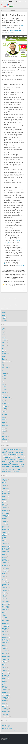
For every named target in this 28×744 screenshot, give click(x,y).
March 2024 (4, 523)
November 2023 (5, 529)
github (3, 378)
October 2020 (5, 587)
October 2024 (5, 513)
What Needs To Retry (6, 725)
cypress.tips (21, 265)
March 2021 (4, 579)
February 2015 (5, 689)
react (3, 412)
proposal (4, 409)
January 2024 (5, 526)
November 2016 (5, 656)
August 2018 (4, 628)
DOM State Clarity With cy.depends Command (11, 730)
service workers (5, 425)
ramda (3, 411)
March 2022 (4, 560)
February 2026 (5, 488)
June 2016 (4, 664)
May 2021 (4, 576)
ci (2, 348)
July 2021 (4, 573)
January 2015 (5, 691)
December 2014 (5, 692)
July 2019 (4, 611)
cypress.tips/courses (7, 28)
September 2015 (5, 678)
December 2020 (5, 584)
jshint (3, 394)
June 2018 (4, 629)
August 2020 (4, 590)
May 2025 (4, 502)
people (3, 317)
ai (2, 334)
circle (3, 350)
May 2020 (4, 595)
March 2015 (4, 687)
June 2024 (4, 520)
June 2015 (4, 683)
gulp (3, 383)
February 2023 (5, 543)
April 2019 (4, 615)
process (3, 318)
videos (24, 271)
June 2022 (4, 556)
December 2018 (5, 622)
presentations (16, 273)
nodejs (3, 402)
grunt (3, 381)
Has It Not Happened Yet (7, 728)
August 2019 (4, 609)
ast (2, 343)
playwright (4, 405)
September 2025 (5, 496)
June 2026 (4, 482)
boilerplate (4, 345)
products (4, 320)
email (3, 369)
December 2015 (5, 673)
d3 (2, 362)
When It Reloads (5, 727)
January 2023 (5, 545)
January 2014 (5, 709)
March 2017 (4, 650)
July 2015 (4, 681)
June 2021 (4, 575)
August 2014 (4, 698)
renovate (4, 419)
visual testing (4, 436)
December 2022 (5, 546)
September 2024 (5, 515)
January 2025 (5, 509)
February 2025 (5, 507)
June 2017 (4, 645)
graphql (3, 380)
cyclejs (3, 358)
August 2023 (4, 534)
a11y (3, 331)
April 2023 (4, 540)
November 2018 (5, 623)
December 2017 (5, 637)
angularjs (4, 339)
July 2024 (4, 518)
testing (3, 428)
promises (4, 408)
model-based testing (6, 397)
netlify (3, 400)
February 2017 (5, 651)
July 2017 (4, 644)
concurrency (4, 354)
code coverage (5, 353)
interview (4, 389)
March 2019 (4, 617)
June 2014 (4, 702)
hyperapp (4, 386)
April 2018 (4, 631)
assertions (4, 342)
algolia (3, 336)
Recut (9, 214)
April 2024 (4, 521)
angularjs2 (4, 340)
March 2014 (4, 706)
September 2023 (5, 532)
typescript (4, 431)
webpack (4, 441)
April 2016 (4, 667)
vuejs (3, 438)
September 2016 (5, 659)
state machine (5, 427)
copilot (3, 356)
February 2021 (5, 581)
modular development (6, 398)
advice (4, 290)
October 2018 (5, 625)
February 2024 (5, 524)
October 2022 (5, 549)
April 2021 (4, 578)
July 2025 (4, 499)
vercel (3, 434)
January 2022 (5, 564)
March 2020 (4, 598)
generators (4, 375)
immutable (4, 387)
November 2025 (5, 493)
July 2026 (4, 480)
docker (3, 365)
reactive (3, 416)
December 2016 (5, 655)
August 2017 (4, 642)
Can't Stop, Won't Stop (7, 724)
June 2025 (4, 501)
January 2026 (5, 490)
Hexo (7, 739)
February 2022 (5, 562)
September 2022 (5, 551)
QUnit (3, 329)
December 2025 (5, 491)
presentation (4, 406)
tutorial (3, 430)
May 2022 (4, 557)
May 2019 (4, 614)
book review (4, 314)
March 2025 (4, 505)
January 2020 (5, 601)
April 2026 (4, 485)
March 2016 (4, 669)
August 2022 (4, 553)
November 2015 (5, 675)
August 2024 (4, 516)
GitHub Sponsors (18, 281)
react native (4, 414)
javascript (4, 392)
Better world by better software (13, 2)
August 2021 (4, 571)
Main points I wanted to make (13, 76)
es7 (2, 372)
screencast (4, 420)
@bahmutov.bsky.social (17, 270)
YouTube (10, 32)
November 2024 (5, 512)
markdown (4, 395)
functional (4, 373)
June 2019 (4, 612)
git (2, 376)
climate (3, 315)
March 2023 (4, 542)
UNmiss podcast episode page (15, 30)
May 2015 (4, 684)
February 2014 (5, 708)
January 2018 (5, 636)
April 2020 (4, 596)
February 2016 (5, 670)
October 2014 (5, 695)
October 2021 (5, 568)
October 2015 (5, 676)
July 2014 (4, 700)
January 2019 (5, 620)
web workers (4, 439)
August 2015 (4, 680)
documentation (5, 367)
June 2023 (4, 537)
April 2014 (4, 705)
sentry (3, 423)
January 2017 (5, 653)
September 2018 (5, 626)
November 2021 (5, 567)
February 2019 (5, 618)
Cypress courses (17, 282)
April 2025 (4, 504)
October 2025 (5, 495)
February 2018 (5, 634)
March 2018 (4, 633)
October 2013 (5, 714)
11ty (3, 328)
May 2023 (4, 538)
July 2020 (4, 592)
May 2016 (4, 666)
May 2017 (4, 647)
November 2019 (5, 604)
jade (3, 391)
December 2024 (5, 510)
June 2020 (4, 593)
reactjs (3, 417)
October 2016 (5, 658)
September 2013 (5, 716)
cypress (3, 359)
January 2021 (5, 582)
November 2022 (5, 548)
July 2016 (4, 662)
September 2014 (5, 697)
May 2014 (4, 703)
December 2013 (5, 711)
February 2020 (5, 600)
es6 (2, 370)
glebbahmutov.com (8, 264)
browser (3, 347)
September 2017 (5, 640)
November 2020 (5, 585)
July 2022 (4, 554)
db (2, 364)
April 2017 (4, 648)
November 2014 (5, 694)
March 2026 (4, 487)
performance (4, 403)
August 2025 (4, 498)
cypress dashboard (6, 361)
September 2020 (5, 589)
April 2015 (4, 686)
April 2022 (4, 559)
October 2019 (5, 606)
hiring (3, 384)
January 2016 (5, 672)
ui (2, 433)
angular (3, 337)
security (3, 422)
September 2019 (5, 607)
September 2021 (5, 570)
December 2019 (5, 603)
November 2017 (5, 639)
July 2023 (4, 535)
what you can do (10, 6)
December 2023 (5, 527)
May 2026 (4, 484)
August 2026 (4, 479)
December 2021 (5, 565)
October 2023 (5, 531)
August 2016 (4, 661)
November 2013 (5, 713)
